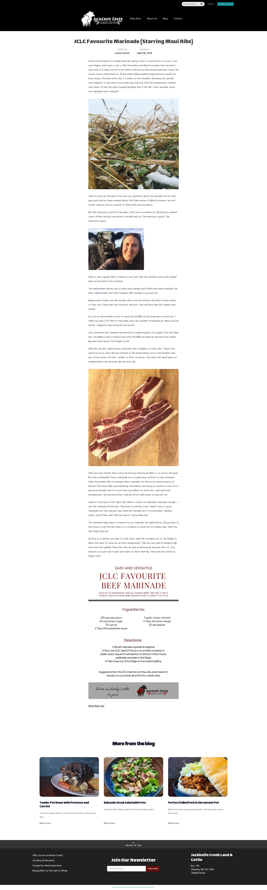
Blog (165, 19)
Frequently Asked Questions (47, 866)
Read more (45, 823)
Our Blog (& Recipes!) (43, 861)
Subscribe (153, 869)
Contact (178, 19)
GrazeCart (150, 887)
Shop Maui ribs (96, 706)
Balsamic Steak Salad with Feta (125, 802)
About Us (152, 19)
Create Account (225, 4)
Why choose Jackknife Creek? (48, 855)
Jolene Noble (122, 53)
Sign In (211, 4)
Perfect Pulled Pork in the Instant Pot (193, 802)
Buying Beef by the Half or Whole (50, 871)
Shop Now (135, 19)
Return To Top (133, 845)
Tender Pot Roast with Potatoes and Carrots (64, 804)
